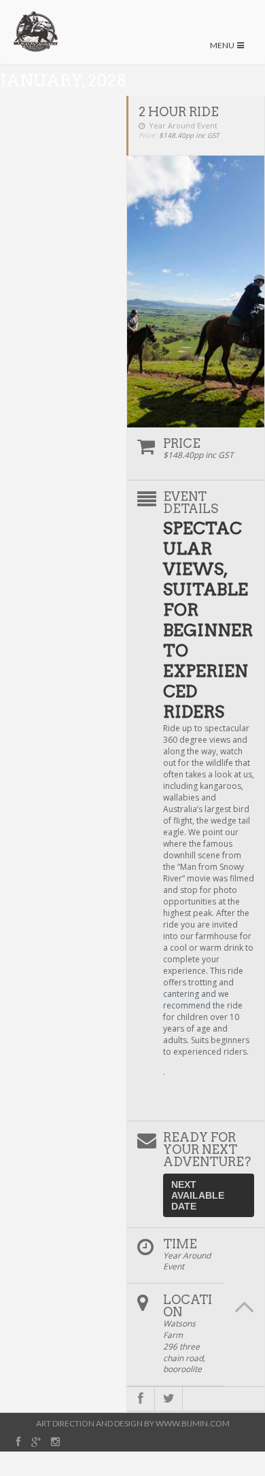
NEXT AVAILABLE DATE (197, 1195)
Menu (223, 45)
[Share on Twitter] (168, 1399)
